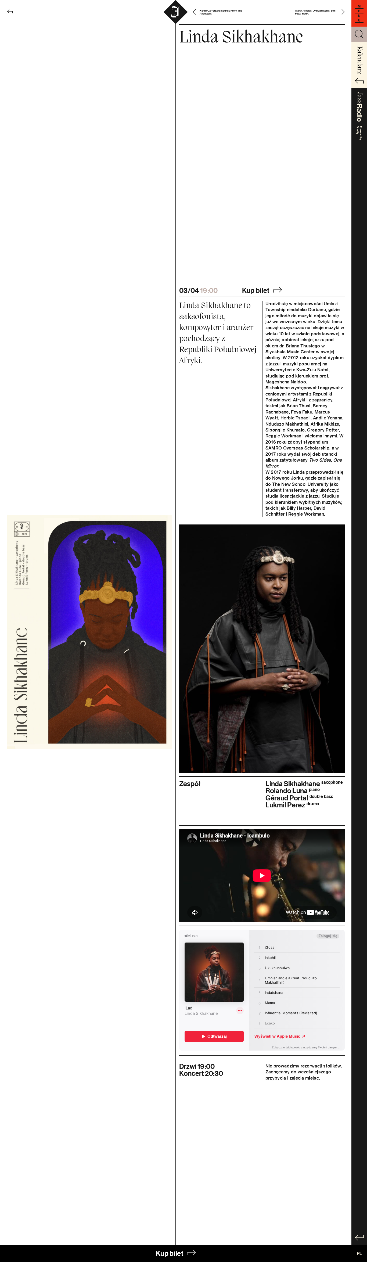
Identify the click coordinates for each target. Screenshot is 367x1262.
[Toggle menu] (359, 13)
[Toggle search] (359, 34)
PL (359, 1253)
